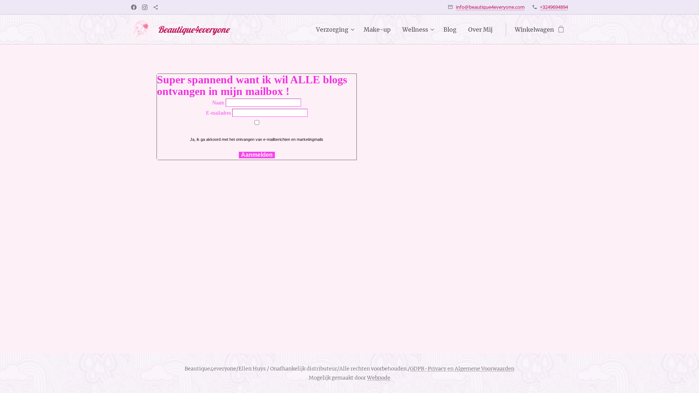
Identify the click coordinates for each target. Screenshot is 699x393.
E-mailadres (218, 113)
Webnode (378, 377)
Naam (218, 103)
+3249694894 (554, 7)
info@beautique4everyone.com (490, 7)
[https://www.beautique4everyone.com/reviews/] (155, 7)
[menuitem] (336, 29)
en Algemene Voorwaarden (480, 368)
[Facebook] (133, 7)
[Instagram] (144, 7)
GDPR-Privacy (428, 368)
